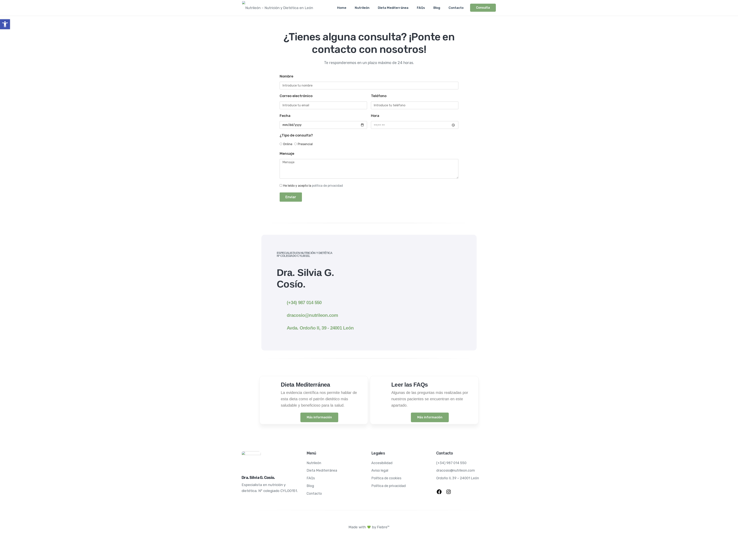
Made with (357, 527)
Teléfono (378, 96)
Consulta (483, 7)
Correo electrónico (296, 96)
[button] (5, 24)
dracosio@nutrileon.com (312, 315)
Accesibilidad (381, 463)
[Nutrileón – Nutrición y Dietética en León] (277, 8)
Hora (375, 115)
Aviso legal (379, 470)
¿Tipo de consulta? (296, 135)
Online (287, 144)
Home (341, 8)
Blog (436, 8)
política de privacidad (327, 185)
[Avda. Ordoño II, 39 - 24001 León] (280, 327)
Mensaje (287, 153)
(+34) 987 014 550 (304, 302)
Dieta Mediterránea (393, 8)
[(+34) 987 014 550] (280, 301)
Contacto (456, 8)
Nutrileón (362, 8)
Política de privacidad (388, 486)
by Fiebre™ (381, 527)
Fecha (285, 115)
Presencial (305, 144)
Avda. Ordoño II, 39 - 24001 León (320, 327)
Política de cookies (386, 478)
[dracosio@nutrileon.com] (280, 315)
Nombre (286, 76)
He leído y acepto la (313, 185)
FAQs (421, 8)
